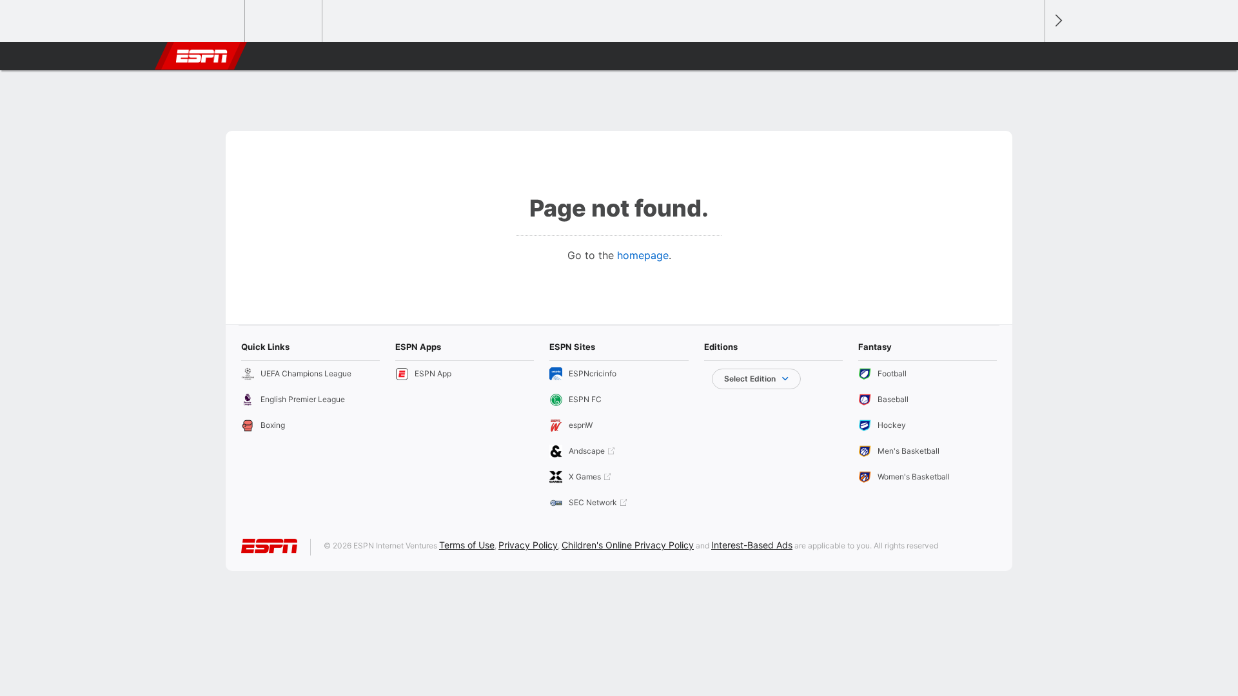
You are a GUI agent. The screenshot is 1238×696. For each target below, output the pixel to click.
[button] (1029, 56)
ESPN (202, 56)
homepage (643, 255)
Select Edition (750, 378)
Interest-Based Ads (751, 544)
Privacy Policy (528, 544)
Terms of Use (467, 544)
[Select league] (207, 21)
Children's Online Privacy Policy (628, 544)
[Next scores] (1057, 21)
